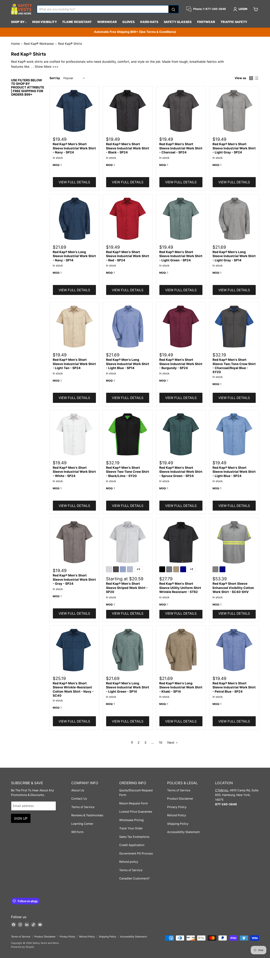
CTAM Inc (221, 790)
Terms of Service (82, 807)
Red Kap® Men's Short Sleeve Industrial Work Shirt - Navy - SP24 (74, 148)
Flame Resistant (77, 22)
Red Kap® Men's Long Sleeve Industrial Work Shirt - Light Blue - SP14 (127, 364)
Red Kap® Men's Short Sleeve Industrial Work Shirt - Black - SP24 (127, 148)
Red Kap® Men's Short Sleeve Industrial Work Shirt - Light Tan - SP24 (74, 364)
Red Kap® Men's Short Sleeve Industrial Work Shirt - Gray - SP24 (74, 579)
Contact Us (79, 798)
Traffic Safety (234, 22)
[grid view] (251, 78)
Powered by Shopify (22, 946)
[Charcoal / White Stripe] (116, 569)
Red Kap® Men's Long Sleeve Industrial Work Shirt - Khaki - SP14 (180, 687)
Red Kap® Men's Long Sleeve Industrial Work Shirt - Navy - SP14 (74, 256)
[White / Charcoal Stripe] (109, 569)
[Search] (173, 9)
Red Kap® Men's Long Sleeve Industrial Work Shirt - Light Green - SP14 (127, 687)
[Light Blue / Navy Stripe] (130, 569)
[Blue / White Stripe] (123, 569)
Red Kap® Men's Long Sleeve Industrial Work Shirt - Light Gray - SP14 (234, 256)
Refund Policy (176, 815)
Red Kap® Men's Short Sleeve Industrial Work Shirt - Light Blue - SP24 (234, 472)
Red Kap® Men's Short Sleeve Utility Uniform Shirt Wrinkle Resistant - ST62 (180, 588)
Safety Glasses (178, 22)
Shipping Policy (177, 823)
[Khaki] (176, 569)
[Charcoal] (169, 569)
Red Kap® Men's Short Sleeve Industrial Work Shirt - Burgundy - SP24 (180, 364)
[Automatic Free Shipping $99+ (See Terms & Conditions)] (135, 32)
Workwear (107, 22)
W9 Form (77, 832)
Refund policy (128, 861)
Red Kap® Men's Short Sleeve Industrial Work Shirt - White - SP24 (74, 472)
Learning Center (82, 823)
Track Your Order (131, 828)
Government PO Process (136, 853)
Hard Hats (149, 22)
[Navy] (183, 569)
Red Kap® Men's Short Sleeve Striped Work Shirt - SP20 (127, 588)
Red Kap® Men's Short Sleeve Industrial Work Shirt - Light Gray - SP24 (234, 148)
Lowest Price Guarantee (135, 811)
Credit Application (131, 845)
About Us (77, 790)
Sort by (55, 78)
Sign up (21, 818)
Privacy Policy (177, 807)
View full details (74, 182)
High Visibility (44, 22)
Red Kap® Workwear (39, 44)
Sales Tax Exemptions (134, 837)
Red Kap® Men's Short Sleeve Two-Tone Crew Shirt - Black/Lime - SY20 (127, 472)
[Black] (162, 569)
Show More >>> (46, 66)
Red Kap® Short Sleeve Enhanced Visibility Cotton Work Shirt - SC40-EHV (233, 588)
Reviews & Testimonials (87, 815)
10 (160, 742)
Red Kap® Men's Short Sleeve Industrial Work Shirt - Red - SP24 (127, 256)
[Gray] (216, 569)
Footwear (206, 22)
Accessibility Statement (183, 832)
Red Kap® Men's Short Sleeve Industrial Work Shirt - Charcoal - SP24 (180, 148)
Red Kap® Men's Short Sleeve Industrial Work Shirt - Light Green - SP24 (180, 256)
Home (15, 44)
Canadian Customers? (134, 878)
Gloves (128, 22)
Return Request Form (133, 803)
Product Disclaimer (180, 798)
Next (171, 742)
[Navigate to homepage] (21, 9)
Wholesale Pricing (131, 820)
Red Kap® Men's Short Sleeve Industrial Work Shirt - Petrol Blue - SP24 (234, 687)
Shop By (18, 22)
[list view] (256, 78)
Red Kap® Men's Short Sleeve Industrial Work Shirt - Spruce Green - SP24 (180, 472)
